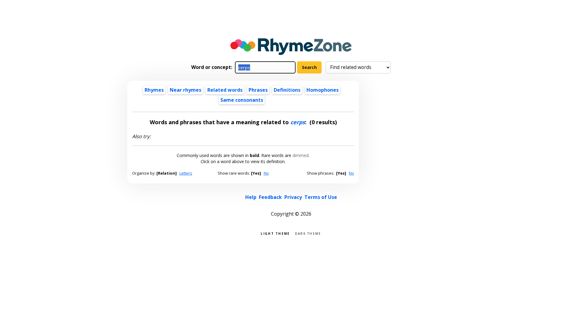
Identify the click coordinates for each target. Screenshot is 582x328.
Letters (185, 173)
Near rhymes (185, 90)
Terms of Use (320, 197)
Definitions (287, 90)
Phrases (258, 90)
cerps (297, 122)
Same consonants (241, 100)
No (266, 173)
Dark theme (308, 233)
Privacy (293, 197)
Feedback (270, 197)
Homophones (322, 90)
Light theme (275, 233)
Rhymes (154, 90)
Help (250, 197)
